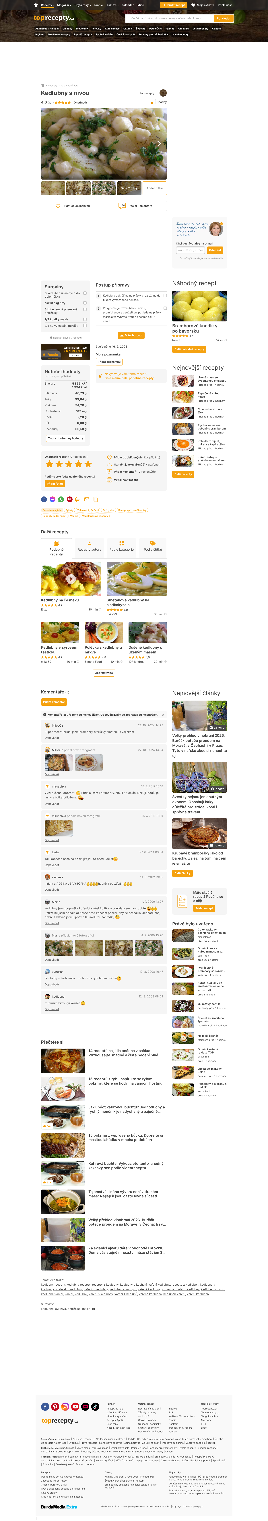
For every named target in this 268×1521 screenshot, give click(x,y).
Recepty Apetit (115, 1420)
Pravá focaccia (89, 1442)
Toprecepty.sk (209, 1408)
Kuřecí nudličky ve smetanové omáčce (211, 984)
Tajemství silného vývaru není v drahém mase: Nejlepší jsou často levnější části (123, 1194)
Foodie (172, 1420)
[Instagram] (65, 1407)
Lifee (204, 1427)
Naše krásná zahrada (118, 1427)
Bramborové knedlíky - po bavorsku (196, 328)
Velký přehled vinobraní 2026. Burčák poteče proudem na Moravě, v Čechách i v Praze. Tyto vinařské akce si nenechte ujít (125, 1224)
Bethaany (203, 1008)
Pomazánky (64, 1439)
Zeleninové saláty (123, 1451)
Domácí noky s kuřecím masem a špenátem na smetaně (209, 953)
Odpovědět (52, 737)
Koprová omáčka (84, 1460)
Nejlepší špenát (208, 1035)
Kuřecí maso (112, 28)
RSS (171, 1412)
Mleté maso (83, 1447)
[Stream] (85, 1407)
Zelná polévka (132, 1442)
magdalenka (204, 936)
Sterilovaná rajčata (90, 1456)
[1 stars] (49, 464)
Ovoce (169, 1451)
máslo (86, 1309)
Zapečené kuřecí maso (209, 395)
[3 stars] (69, 464)
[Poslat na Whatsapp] (61, 499)
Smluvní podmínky (148, 1427)
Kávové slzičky (49, 1492)
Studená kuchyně (145, 1451)
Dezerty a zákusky (147, 1439)
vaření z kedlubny (96, 1289)
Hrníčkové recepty (59, 34)
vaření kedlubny (159, 1284)
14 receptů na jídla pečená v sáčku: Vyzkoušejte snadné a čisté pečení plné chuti (123, 1055)
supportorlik (204, 990)
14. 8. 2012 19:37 (151, 877)
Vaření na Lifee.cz (117, 1412)
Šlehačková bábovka (110, 1442)
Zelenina (82, 510)
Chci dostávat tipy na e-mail (194, 243)
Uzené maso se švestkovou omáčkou (212, 379)
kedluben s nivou (212, 1289)
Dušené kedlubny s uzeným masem (145, 649)
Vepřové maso (100, 1447)
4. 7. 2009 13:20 (152, 935)
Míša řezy (121, 1460)
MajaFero (203, 1039)
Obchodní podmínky (149, 1423)
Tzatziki (212, 1442)
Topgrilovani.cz (209, 1416)
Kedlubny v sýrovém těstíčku (59, 649)
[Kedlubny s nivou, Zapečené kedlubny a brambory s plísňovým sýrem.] (59, 828)
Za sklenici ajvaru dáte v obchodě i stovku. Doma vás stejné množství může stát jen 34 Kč (126, 1252)
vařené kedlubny (149, 1289)
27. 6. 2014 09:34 (151, 852)
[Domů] (43, 85)
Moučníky (82, 28)
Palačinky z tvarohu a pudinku (212, 1085)
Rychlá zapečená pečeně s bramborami (212, 427)
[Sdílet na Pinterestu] (70, 499)
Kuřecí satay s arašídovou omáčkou (212, 458)
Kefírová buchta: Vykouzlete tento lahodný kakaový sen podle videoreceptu (126, 1165)
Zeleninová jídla (69, 85)
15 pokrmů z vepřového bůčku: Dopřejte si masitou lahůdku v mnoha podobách (125, 1137)
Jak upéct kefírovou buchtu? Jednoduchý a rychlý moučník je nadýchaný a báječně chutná (126, 1111)
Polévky (96, 28)
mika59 (112, 614)
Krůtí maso (68, 1447)
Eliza (44, 609)
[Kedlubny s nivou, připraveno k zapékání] (119, 948)
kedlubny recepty (53, 1284)
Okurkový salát (64, 1460)
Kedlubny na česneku (60, 600)
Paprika (170, 28)
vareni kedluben (198, 1294)
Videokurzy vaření (117, 1416)
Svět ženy (112, 1423)
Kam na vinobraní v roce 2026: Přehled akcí (129, 1476)
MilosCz (57, 725)
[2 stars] (59, 464)
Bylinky (69, 510)
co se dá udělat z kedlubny (180, 1289)
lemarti (176, 340)
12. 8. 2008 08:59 (151, 996)
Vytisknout (78, 499)
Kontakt (173, 1431)
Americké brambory (201, 1439)
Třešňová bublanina (173, 1442)
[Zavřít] (163, 714)
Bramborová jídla (119, 1447)
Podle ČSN (155, 28)
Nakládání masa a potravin (110, 1439)
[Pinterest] (55, 1407)
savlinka (57, 877)
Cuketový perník (209, 1004)
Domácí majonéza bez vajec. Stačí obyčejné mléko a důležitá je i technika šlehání (197, 1485)
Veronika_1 (204, 1091)
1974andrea (136, 661)
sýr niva (60, 1309)
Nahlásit (173, 1423)
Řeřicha (219, 1439)
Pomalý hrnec (139, 1447)
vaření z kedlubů (125, 1294)
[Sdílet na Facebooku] (44, 499)
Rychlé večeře (104, 34)
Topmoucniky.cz (210, 1412)
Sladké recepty (64, 1451)
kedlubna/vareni (52, 1294)
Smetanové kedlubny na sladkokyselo (128, 602)
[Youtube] (75, 1407)
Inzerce (173, 1408)
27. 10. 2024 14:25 (150, 725)
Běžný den (108, 510)
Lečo (185, 1460)
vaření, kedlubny (76, 1294)
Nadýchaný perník (200, 1460)
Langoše (154, 1460)
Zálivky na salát (150, 1442)
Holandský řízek (105, 1460)
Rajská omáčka (144, 1456)
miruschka (59, 786)
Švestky (140, 28)
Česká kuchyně (125, 34)
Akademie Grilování (47, 28)
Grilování (183, 28)
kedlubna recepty (78, 1284)
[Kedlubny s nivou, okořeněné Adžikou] (89, 948)
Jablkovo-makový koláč (210, 1070)
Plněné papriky (69, 1456)
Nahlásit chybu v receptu (67, 337)
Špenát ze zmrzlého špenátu (211, 1019)
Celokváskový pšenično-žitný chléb (212, 931)
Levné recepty (180, 34)
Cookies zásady (147, 1420)
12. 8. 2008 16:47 (151, 971)
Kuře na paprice (138, 1460)
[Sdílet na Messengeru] (52, 499)
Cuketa (216, 28)
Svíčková (74, 1442)
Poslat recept (87, 499)
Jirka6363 (203, 1056)
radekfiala (203, 1025)
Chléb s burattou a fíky (210, 410)
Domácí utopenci (85, 1464)
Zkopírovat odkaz (95, 499)
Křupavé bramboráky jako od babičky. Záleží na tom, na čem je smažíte (199, 858)
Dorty (160, 1451)
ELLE (204, 1423)
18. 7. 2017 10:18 (152, 786)
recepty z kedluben (185, 1284)
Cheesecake (184, 1456)
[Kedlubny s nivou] (59, 762)
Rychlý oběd (219, 1460)
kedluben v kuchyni (123, 1289)
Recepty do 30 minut (54, 515)
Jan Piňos (203, 955)
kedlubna (58, 996)
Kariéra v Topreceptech (182, 1416)
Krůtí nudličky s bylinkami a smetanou (62, 1496)
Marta (56, 902)
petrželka (74, 1309)
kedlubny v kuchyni (133, 1284)
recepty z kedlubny (105, 1284)
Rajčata (39, 34)
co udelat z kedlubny (67, 1289)
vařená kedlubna (150, 1294)
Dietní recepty (83, 1451)
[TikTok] (95, 1407)
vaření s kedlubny (101, 1294)
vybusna (57, 972)
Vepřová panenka (195, 1442)
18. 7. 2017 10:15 (152, 816)
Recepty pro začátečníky (153, 34)
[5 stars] (88, 464)
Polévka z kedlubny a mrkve (103, 649)
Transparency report (180, 1427)
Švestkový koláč (65, 1464)
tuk (94, 1309)
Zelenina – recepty (83, 1439)
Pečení (95, 510)
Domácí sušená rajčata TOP (208, 1050)
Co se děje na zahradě (54, 1442)
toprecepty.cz (149, 93)
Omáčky (67, 28)
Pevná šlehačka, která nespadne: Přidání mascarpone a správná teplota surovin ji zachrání (196, 1492)
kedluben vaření (174, 1294)
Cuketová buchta (170, 1460)
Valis (200, 975)
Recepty (52, 85)
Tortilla (131, 1439)
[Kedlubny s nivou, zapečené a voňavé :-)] (149, 948)
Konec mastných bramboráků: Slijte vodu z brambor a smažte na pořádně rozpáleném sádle (198, 1478)
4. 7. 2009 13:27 (152, 901)
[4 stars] (78, 464)
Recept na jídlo (115, 1408)
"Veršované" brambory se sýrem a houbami (212, 971)
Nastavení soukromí (149, 1408)
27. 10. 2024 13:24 (150, 750)
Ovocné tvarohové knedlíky (118, 1456)
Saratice (202, 1076)
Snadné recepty (207, 1447)
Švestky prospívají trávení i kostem (124, 1480)
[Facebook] (45, 1407)
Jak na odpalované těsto (174, 1439)
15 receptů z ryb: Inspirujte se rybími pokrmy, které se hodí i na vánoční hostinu (125, 1081)
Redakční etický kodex (151, 1431)
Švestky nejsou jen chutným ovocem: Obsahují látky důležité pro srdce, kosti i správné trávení (197, 804)
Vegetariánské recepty (95, 515)
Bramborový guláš (165, 1456)
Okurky (127, 28)
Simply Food (93, 661)
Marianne (206, 1420)
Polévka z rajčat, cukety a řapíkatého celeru (211, 444)
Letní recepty (200, 28)
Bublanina (47, 1464)
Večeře (74, 515)
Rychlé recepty (83, 34)
